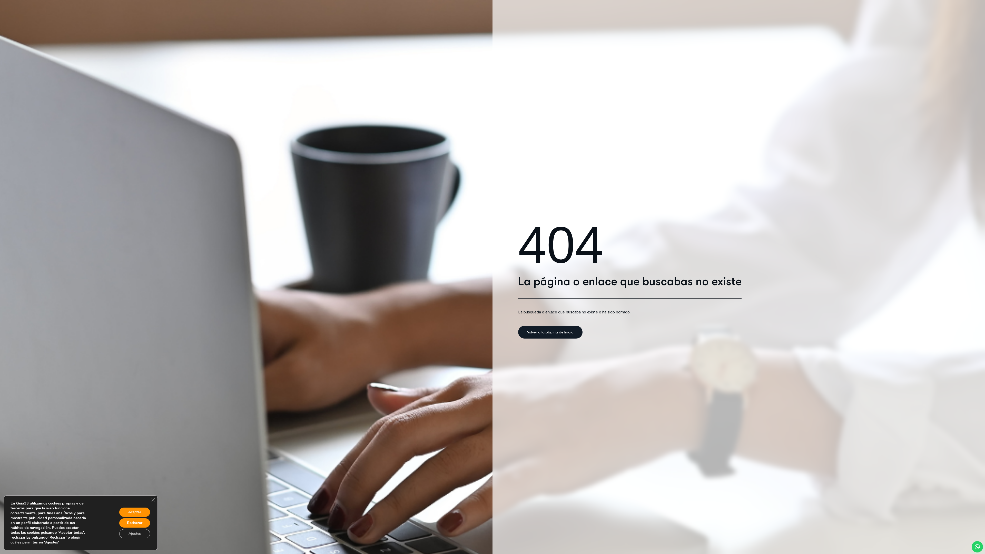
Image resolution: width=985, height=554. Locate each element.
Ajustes (135, 533)
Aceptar (134, 512)
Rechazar (134, 522)
